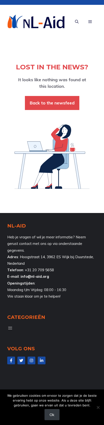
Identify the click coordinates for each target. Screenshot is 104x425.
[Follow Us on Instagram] (31, 360)
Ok (52, 414)
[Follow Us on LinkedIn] (41, 360)
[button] (76, 21)
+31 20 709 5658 (39, 270)
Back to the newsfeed (52, 103)
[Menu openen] (10, 328)
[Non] (98, 407)
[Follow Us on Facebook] (11, 360)
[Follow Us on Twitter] (21, 360)
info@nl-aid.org (35, 276)
